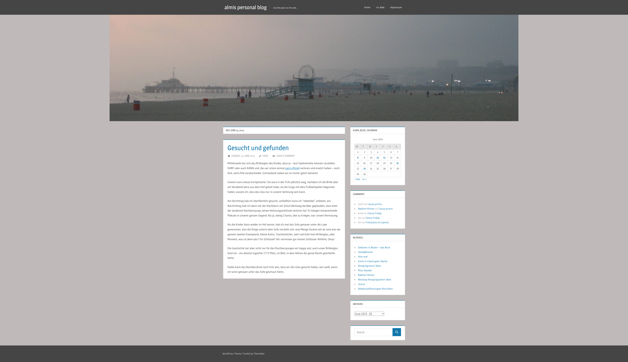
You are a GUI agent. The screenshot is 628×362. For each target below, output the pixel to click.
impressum (396, 7)
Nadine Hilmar (366, 208)
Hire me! (363, 256)
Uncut (361, 284)
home (367, 7)
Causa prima (375, 204)
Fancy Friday (375, 213)
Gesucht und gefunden (258, 148)
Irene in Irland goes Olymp (372, 261)
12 (384, 157)
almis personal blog (246, 7)
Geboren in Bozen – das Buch (374, 247)
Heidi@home (365, 252)
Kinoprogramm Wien (369, 265)
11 (378, 157)
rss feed (380, 7)
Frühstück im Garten (377, 222)
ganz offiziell (292, 168)
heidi (265, 155)
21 (397, 163)
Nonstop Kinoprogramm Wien (374, 279)
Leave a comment (285, 155)
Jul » (364, 179)
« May (357, 179)
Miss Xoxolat (365, 270)
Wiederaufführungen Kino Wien (375, 288)
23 (364, 168)
